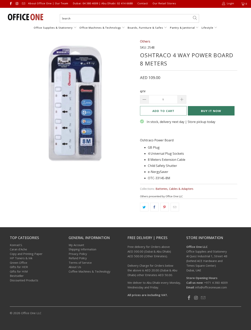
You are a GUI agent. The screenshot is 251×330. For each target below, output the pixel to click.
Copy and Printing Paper (26, 254)
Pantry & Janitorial (183, 27)
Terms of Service (80, 263)
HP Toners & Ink (21, 258)
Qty (143, 91)
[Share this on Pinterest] (164, 207)
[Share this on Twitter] (144, 207)
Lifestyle (207, 27)
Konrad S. (16, 245)
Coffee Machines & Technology (89, 271)
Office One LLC (31, 313)
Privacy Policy (78, 254)
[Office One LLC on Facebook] (10, 4)
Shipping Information (82, 249)
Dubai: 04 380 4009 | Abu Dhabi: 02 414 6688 (103, 3)
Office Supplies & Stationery (54, 27)
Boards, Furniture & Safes (145, 27)
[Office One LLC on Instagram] (17, 4)
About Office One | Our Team (48, 3)
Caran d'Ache (18, 249)
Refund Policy (78, 258)
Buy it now (211, 111)
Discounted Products (24, 280)
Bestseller (17, 276)
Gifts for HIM (19, 271)
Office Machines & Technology (100, 27)
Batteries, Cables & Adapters (174, 189)
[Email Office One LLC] (23, 4)
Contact (142, 3)
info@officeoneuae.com (211, 287)
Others (145, 41)
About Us (75, 267)
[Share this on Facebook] (154, 207)
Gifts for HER (19, 267)
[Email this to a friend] (175, 207)
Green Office (18, 263)
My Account (76, 245)
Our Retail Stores (164, 3)
